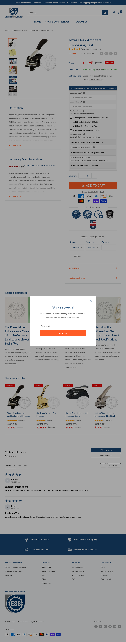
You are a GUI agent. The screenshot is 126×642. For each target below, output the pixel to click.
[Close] (91, 301)
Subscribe (63, 333)
